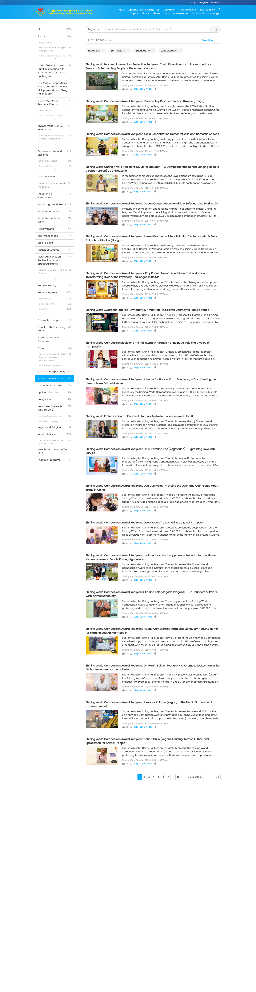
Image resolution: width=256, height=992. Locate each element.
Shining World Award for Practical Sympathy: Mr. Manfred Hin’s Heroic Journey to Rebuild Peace (147, 310)
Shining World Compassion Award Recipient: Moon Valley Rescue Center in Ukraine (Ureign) (145, 101)
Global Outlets (187, 9)
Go (217, 776)
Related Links (207, 9)
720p (142, 89)
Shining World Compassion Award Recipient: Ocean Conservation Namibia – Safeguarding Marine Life (152, 203)
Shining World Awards (132, 85)
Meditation (169, 9)
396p (136, 89)
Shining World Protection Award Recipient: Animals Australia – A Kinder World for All (139, 416)
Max (121, 9)
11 (178, 777)
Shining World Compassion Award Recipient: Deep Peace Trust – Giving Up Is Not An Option (145, 522)
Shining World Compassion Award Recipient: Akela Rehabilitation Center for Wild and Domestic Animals (152, 134)
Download (198, 13)
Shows (145, 13)
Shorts (156, 13)
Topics (134, 13)
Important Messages (176, 13)
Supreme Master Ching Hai (143, 9)
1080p (149, 89)
